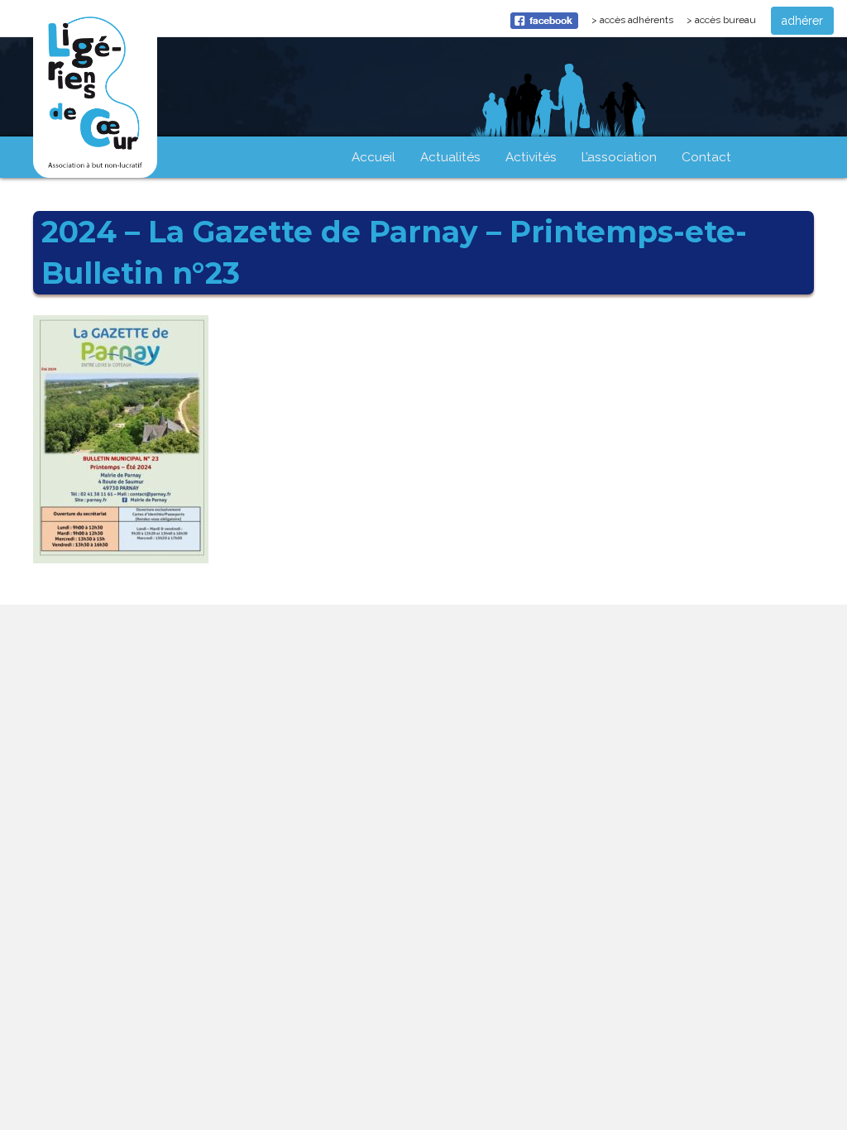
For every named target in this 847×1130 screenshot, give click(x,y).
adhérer (802, 20)
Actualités (450, 157)
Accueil (373, 157)
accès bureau (725, 20)
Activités (531, 157)
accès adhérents (639, 24)
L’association (619, 157)
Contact (706, 157)
